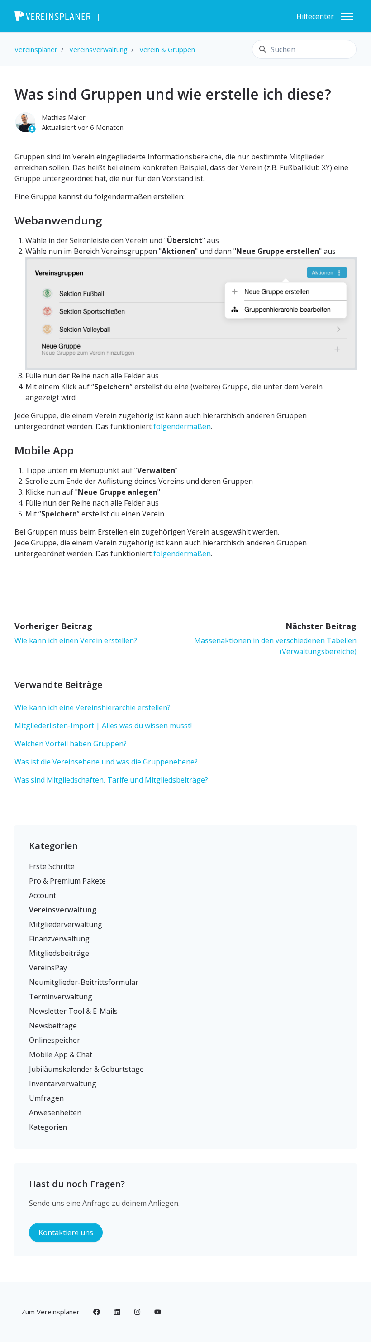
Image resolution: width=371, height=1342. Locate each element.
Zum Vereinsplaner (50, 1311)
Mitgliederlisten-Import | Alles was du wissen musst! (103, 726)
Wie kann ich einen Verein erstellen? (75, 640)
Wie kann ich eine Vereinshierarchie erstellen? (92, 707)
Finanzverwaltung (59, 939)
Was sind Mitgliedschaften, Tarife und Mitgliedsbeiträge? (111, 780)
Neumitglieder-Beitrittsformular (83, 982)
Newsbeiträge (53, 1026)
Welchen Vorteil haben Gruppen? (70, 744)
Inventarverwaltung (62, 1084)
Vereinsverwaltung (98, 49)
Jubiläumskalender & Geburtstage (86, 1069)
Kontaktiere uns (65, 1232)
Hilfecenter (315, 16)
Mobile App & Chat (60, 1055)
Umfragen (46, 1098)
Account (42, 895)
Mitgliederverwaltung (65, 924)
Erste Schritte (52, 866)
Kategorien (53, 846)
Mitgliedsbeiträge (59, 953)
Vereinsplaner (35, 49)
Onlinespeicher (54, 1040)
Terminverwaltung (60, 997)
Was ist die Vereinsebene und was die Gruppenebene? (106, 762)
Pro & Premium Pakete (67, 881)
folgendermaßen (182, 426)
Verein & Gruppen (167, 49)
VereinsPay (48, 968)
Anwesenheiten (55, 1113)
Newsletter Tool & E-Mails (73, 1011)
